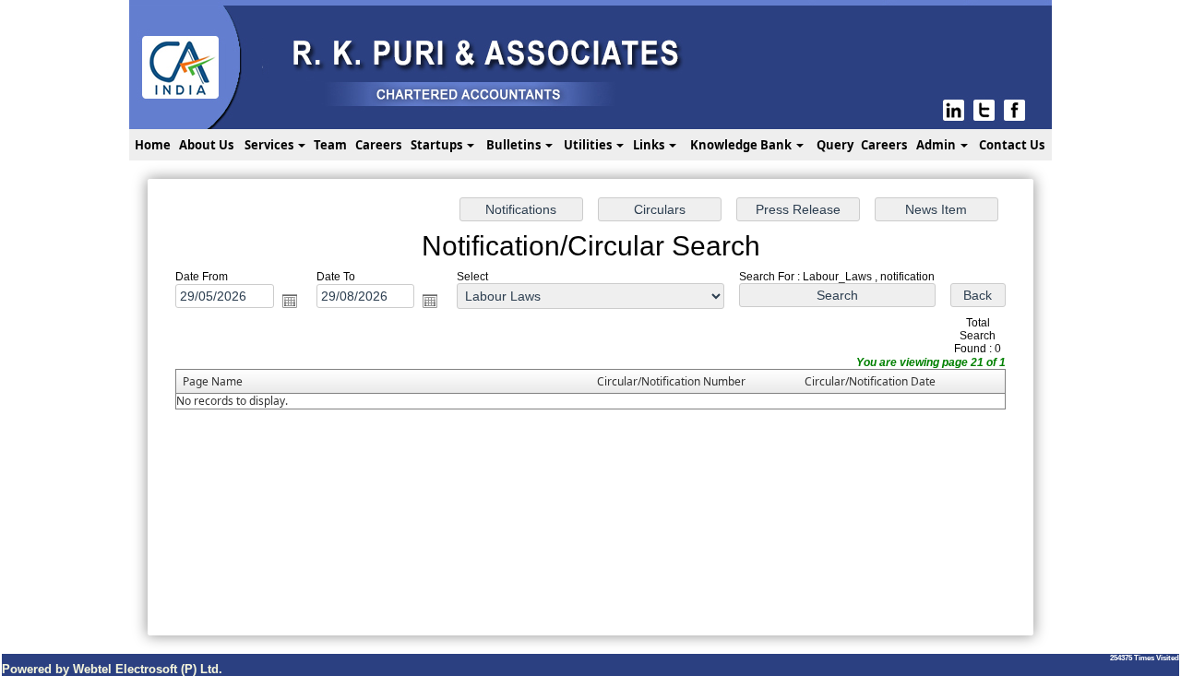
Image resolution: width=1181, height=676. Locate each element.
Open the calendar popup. (290, 301)
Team (330, 144)
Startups (438, 144)
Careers (378, 144)
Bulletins (514, 144)
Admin (937, 144)
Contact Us (1011, 144)
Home (153, 144)
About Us (206, 144)
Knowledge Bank (742, 144)
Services (270, 144)
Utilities (589, 144)
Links (650, 144)
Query (835, 144)
